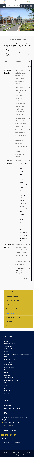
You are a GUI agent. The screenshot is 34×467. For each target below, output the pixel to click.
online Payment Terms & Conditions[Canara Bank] (17, 355)
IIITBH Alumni (8, 391)
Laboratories (10, 313)
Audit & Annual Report (11, 380)
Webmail (7, 351)
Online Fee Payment (10, 349)
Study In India (8, 346)
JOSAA (6, 372)
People (8, 304)
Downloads (7, 375)
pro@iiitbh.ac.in (8, 425)
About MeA (9, 292)
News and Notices (9, 343)
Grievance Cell (8, 385)
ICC (5, 388)
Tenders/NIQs (8, 378)
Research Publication (13, 317)
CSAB (6, 383)
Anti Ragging (8, 362)
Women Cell (8, 364)
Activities (9, 321)
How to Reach (8, 405)
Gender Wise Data (9, 367)
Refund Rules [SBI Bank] (11, 359)
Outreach (7, 393)
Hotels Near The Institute (12, 408)
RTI (5, 396)
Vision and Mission (12, 296)
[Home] (17, 2)
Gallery (8, 326)
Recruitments (8, 370)
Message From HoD (12, 300)
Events (6, 341)
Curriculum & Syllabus (13, 309)
